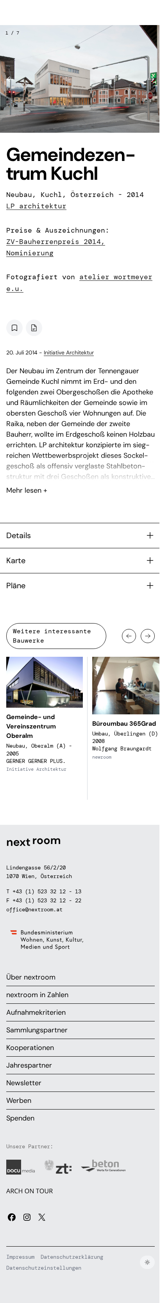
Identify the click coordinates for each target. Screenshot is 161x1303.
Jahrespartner (29, 1065)
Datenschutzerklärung (72, 1256)
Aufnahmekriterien (36, 1012)
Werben (18, 1100)
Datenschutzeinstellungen (43, 1267)
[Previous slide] (10, 79)
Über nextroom (30, 977)
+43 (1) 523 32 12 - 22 (47, 900)
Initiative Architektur (69, 352)
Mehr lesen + (80, 469)
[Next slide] (151, 79)
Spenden (20, 1118)
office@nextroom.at (34, 909)
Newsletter (23, 1083)
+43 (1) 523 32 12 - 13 (47, 891)
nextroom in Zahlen (37, 994)
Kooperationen (30, 1047)
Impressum (20, 1256)
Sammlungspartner (37, 1030)
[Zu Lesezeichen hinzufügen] (14, 328)
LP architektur (36, 206)
